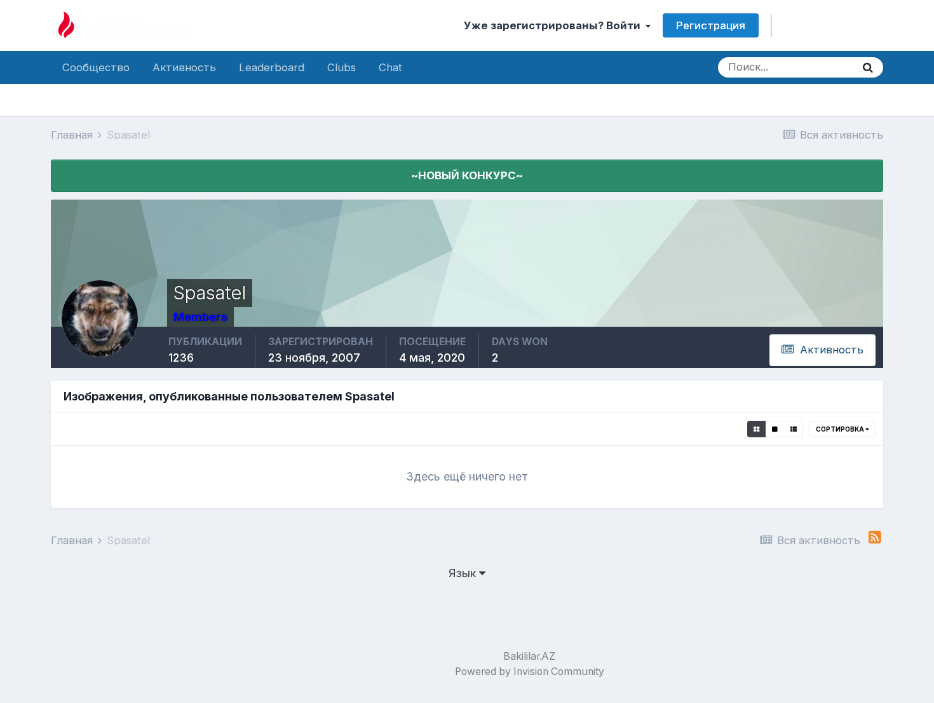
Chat (390, 67)
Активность (184, 67)
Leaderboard (271, 67)
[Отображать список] (793, 429)
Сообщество (96, 67)
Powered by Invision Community (529, 671)
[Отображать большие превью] (775, 429)
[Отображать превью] (756, 429)
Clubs (341, 67)
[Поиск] (868, 67)
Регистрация (710, 25)
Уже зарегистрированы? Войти (555, 25)
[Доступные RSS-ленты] (875, 537)
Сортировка (840, 429)
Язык (464, 573)
